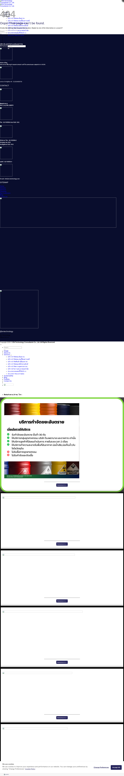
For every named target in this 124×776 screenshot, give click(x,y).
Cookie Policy (30, 769)
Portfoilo (7, 41)
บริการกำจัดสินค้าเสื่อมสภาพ (17, 361)
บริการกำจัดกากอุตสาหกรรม (17, 366)
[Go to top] (1, 344)
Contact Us (8, 42)
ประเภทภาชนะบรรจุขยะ (16, 35)
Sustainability (8, 37)
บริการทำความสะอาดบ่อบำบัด (18, 30)
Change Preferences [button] (101, 767)
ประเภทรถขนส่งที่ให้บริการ (17, 33)
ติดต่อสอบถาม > (62, 485)
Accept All (116, 767)
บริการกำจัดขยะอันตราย (16, 18)
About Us (7, 353)
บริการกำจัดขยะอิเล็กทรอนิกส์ (18, 25)
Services (7, 354)
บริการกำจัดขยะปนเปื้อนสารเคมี (19, 21)
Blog (5, 39)
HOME (6, 351)
